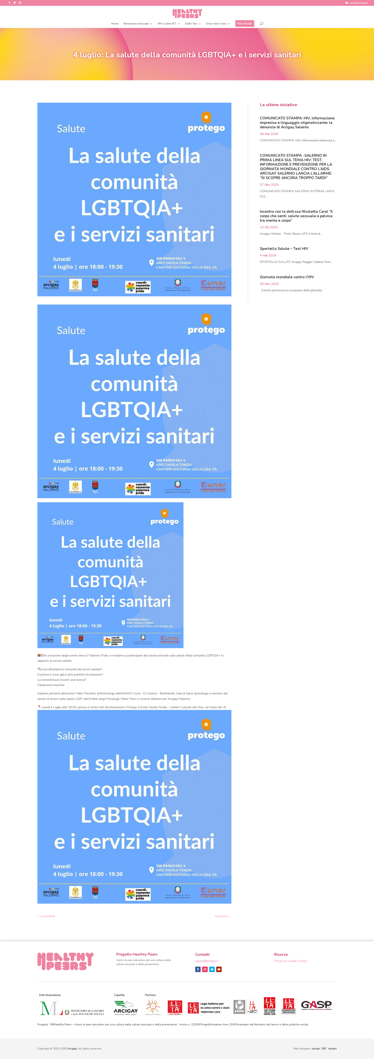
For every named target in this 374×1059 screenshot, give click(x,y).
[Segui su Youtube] (219, 969)
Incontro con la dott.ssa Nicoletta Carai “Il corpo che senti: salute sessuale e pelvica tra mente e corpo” (296, 216)
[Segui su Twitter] (212, 969)
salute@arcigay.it (358, 3)
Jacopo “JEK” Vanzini (324, 1048)
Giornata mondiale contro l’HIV (287, 277)
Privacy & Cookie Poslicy (290, 961)
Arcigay (72, 1048)
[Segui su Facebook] (198, 969)
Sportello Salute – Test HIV (284, 248)
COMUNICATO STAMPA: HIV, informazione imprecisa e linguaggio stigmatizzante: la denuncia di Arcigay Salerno (297, 123)
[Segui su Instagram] (205, 969)
